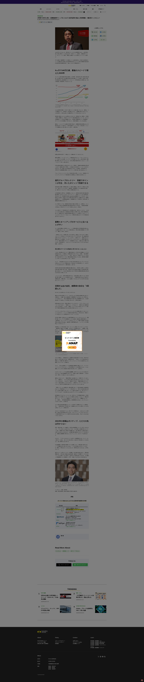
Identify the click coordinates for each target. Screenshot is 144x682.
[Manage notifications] (142, 680)
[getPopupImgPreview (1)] (72, 340)
